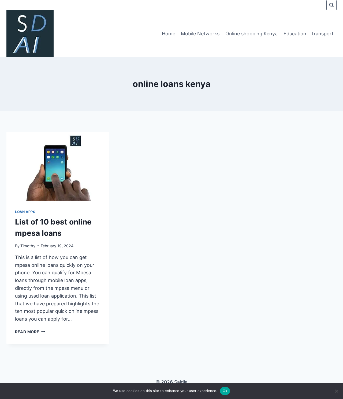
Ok (225, 391)
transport (323, 33)
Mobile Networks (200, 33)
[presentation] (57, 166)
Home (168, 33)
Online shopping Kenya (251, 33)
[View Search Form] (331, 5)
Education (295, 33)
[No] (336, 391)
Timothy (27, 246)
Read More (30, 331)
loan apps (25, 212)
